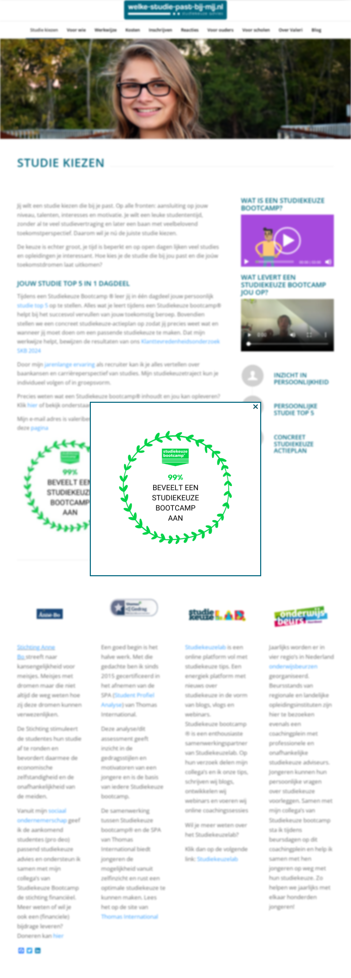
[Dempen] (328, 261)
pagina (39, 428)
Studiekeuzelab (205, 647)
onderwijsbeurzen (293, 666)
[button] (287, 240)
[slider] (274, 262)
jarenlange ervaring (70, 364)
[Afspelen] (246, 261)
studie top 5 (32, 305)
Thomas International (130, 916)
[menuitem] (44, 29)
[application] (287, 241)
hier (33, 405)
